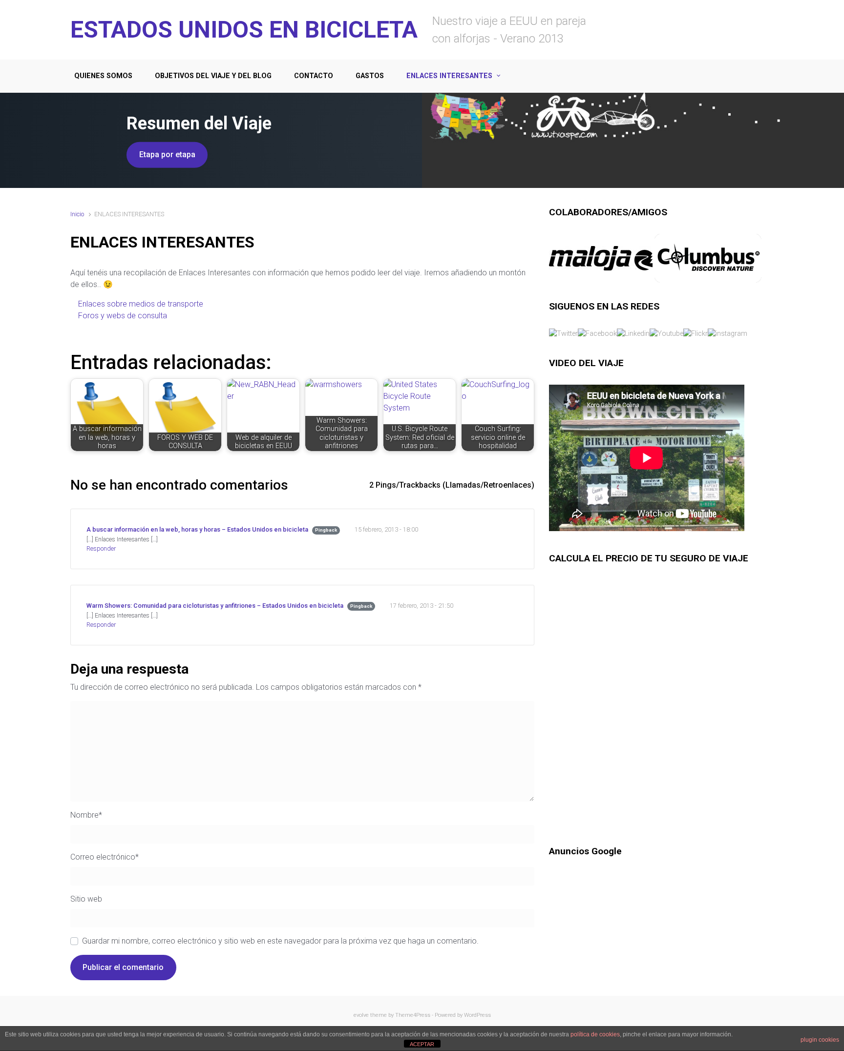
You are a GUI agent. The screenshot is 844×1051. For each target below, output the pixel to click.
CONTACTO (313, 76)
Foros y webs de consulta (123, 315)
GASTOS (370, 76)
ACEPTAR (422, 1044)
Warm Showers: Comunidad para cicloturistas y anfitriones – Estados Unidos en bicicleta (214, 605)
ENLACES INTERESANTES (449, 76)
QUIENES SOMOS (103, 76)
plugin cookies (820, 1039)
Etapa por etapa (167, 154)
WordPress (477, 1015)
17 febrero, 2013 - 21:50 (421, 605)
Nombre (86, 815)
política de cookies (595, 1034)
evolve (361, 1015)
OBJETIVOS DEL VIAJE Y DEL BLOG (213, 76)
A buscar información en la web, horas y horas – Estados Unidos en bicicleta (197, 529)
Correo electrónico (104, 857)
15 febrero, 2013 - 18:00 (386, 529)
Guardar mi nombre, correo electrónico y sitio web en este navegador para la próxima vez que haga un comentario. (280, 941)
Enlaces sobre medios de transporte (141, 304)
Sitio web (86, 899)
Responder (101, 548)
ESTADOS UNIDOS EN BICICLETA (244, 29)
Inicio (77, 214)
